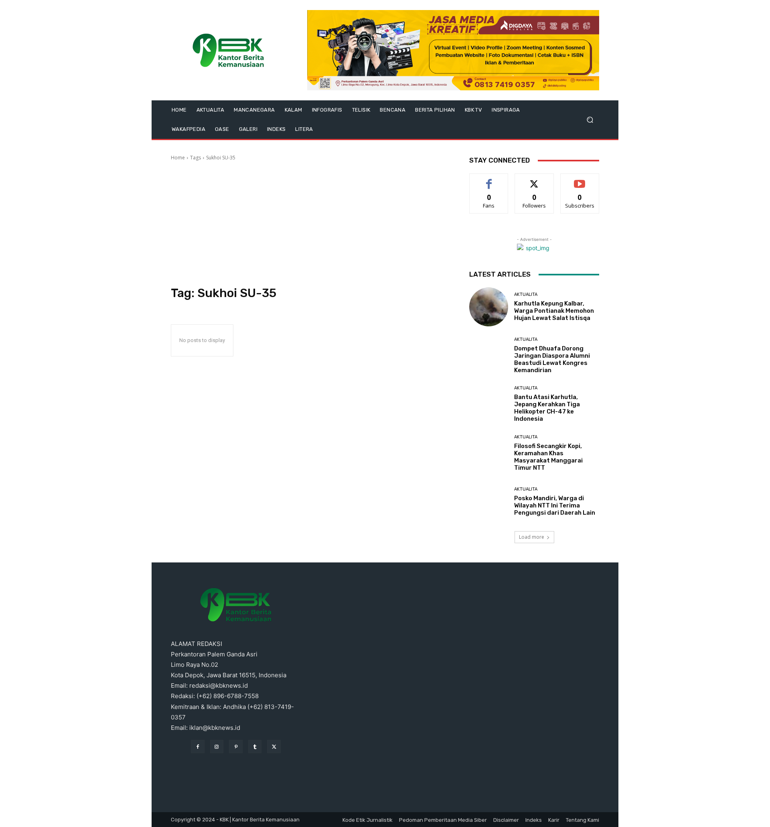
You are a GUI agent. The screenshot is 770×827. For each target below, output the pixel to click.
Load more (531, 537)
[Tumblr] (255, 747)
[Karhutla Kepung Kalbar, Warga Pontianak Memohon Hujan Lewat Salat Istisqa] (488, 306)
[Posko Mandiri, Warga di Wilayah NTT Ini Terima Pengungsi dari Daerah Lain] (488, 501)
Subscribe (579, 180)
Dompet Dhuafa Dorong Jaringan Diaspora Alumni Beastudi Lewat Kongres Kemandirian (552, 359)
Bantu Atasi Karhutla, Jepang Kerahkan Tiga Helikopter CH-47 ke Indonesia (547, 407)
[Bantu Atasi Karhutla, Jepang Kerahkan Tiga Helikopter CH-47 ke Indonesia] (488, 404)
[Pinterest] (236, 747)
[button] (589, 119)
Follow (534, 180)
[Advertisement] (310, 223)
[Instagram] (217, 747)
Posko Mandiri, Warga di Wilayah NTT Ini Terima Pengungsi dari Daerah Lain (554, 505)
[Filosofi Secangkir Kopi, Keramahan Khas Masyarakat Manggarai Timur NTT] (488, 453)
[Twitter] (274, 747)
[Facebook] (198, 747)
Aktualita (525, 294)
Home (178, 157)
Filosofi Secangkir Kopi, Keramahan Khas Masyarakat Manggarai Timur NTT (548, 456)
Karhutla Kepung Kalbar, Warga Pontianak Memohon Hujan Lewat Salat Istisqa (554, 311)
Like (489, 180)
